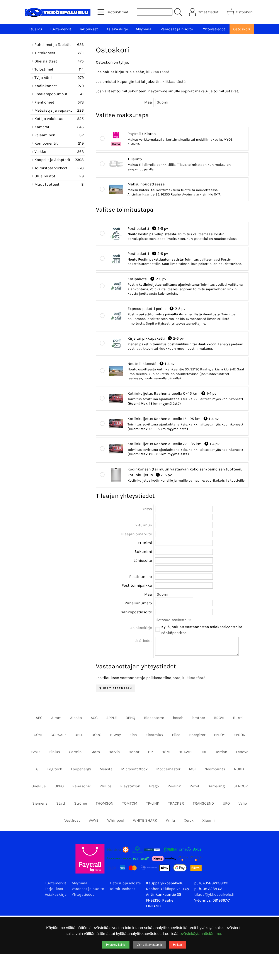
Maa (148, 102)
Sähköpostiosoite (136, 612)
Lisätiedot (143, 640)
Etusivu (35, 29)
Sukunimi (143, 551)
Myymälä (143, 29)
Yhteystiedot (214, 29)
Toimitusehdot (122, 889)
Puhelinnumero (138, 603)
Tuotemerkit (60, 29)
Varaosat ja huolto (177, 29)
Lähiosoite (143, 560)
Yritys (147, 509)
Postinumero (140, 576)
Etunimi (145, 543)
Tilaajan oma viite (136, 534)
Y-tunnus (143, 525)
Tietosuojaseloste (171, 620)
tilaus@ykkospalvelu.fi (214, 894)
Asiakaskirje (117, 29)
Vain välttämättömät (149, 944)
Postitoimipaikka (137, 585)
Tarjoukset (88, 29)
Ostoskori (241, 29)
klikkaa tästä (157, 72)
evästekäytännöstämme (200, 934)
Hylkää (177, 944)
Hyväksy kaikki (116, 944)
